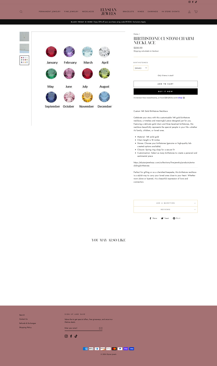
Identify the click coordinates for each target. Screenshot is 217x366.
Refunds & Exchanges (27, 323)
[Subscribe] (100, 328)
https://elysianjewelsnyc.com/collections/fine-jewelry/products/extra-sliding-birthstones (164, 164)
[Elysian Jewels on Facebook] (71, 336)
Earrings (153, 11)
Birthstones (141, 62)
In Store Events (171, 11)
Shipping (137, 51)
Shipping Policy (25, 327)
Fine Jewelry (71, 11)
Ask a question (165, 203)
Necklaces (88, 11)
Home (136, 34)
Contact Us (23, 319)
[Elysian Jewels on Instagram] (66, 336)
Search (22, 315)
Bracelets (128, 11)
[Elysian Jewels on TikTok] (75, 336)
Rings (141, 11)
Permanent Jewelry (50, 11)
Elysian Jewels (108, 11)
